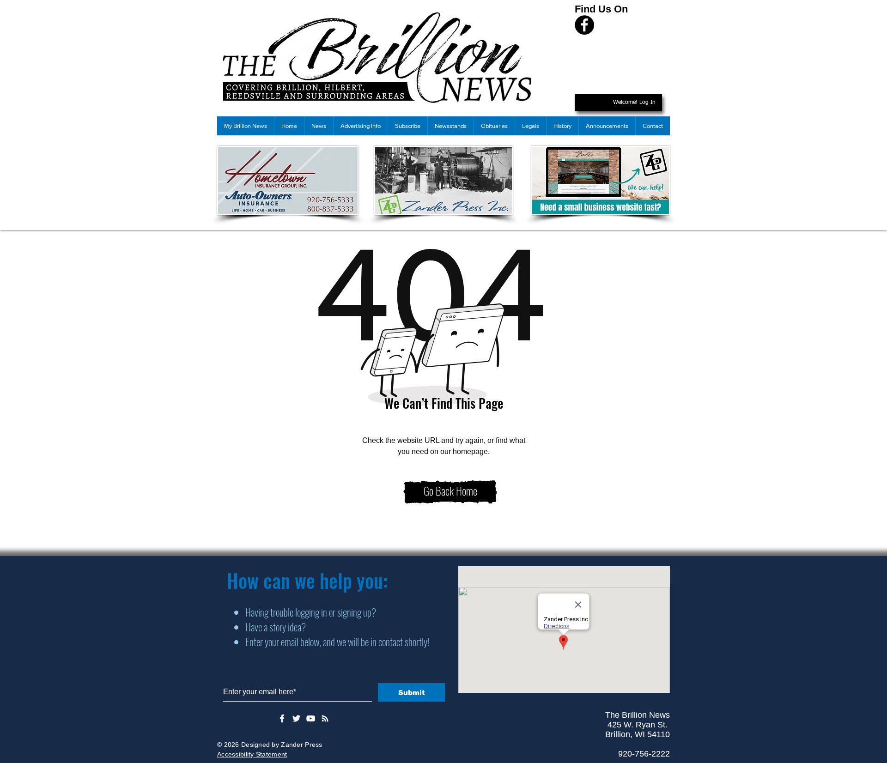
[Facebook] (584, 25)
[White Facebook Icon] (282, 718)
